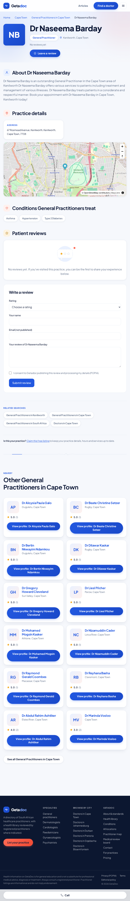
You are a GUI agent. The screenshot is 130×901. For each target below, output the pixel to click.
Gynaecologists (52, 837)
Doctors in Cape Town (66, 423)
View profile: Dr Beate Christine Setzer (96, 528)
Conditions (109, 823)
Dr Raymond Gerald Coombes (34, 675)
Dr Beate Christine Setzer (102, 503)
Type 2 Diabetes (53, 218)
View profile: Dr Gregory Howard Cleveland (33, 612)
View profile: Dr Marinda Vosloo (96, 738)
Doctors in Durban (83, 830)
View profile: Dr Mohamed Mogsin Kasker (33, 655)
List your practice (18, 842)
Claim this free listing (38, 440)
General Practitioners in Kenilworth (25, 415)
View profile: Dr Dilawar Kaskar (96, 568)
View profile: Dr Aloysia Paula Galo (33, 526)
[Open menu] (123, 5)
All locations (109, 828)
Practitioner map (112, 834)
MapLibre (115, 192)
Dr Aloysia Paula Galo (36, 503)
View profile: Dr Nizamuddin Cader (96, 653)
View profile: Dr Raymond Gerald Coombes (33, 698)
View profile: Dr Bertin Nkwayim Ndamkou (33, 570)
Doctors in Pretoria (83, 835)
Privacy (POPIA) (108, 875)
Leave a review (47, 53)
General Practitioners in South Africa (26, 423)
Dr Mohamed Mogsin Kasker (32, 632)
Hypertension (30, 218)
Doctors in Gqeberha (84, 840)
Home (6, 17)
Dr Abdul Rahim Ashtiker (39, 715)
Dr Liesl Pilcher (95, 588)
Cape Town (21, 17)
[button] (65, 166)
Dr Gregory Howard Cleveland (35, 590)
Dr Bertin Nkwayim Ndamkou (36, 547)
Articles (83, 5)
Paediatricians (50, 832)
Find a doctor (106, 5)
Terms (122, 875)
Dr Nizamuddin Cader (100, 630)
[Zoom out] (122, 151)
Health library (110, 818)
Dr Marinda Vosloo (98, 715)
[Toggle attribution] (123, 193)
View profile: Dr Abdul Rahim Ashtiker (33, 740)
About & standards (113, 813)
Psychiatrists (50, 842)
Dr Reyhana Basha (97, 673)
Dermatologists (51, 822)
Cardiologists (50, 827)
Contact (107, 847)
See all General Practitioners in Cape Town (33, 759)
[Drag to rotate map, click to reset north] (122, 156)
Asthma (10, 218)
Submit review (21, 383)
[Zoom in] (122, 146)
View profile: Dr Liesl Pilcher (96, 611)
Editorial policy (108, 879)
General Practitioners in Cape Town (50, 17)
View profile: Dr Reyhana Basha (96, 696)
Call (67, 895)
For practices (110, 852)
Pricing (107, 857)
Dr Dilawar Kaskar (97, 545)
